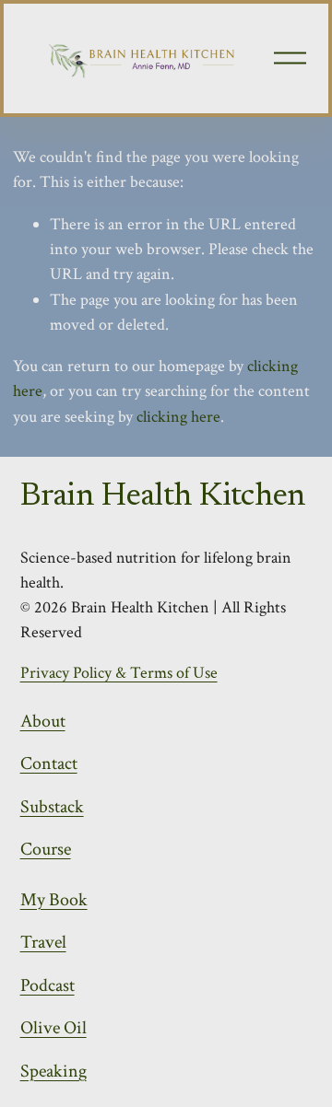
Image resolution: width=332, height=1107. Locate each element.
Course (45, 849)
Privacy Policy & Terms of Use (119, 672)
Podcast (47, 985)
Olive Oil (53, 1028)
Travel (43, 942)
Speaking (53, 1071)
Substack (52, 807)
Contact (48, 763)
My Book (54, 900)
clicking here (178, 416)
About (42, 721)
